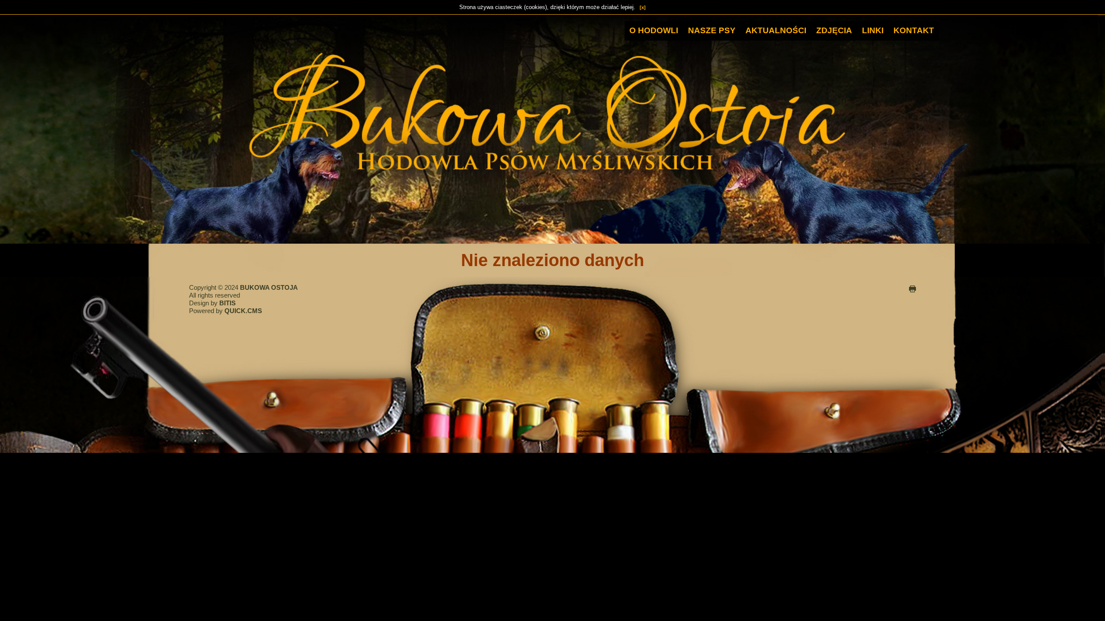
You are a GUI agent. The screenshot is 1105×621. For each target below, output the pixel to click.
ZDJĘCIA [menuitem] (834, 30)
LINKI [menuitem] (873, 30)
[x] (643, 7)
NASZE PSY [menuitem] (712, 30)
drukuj (912, 289)
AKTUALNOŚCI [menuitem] (775, 30)
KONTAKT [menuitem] (913, 30)
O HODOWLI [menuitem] (653, 30)
